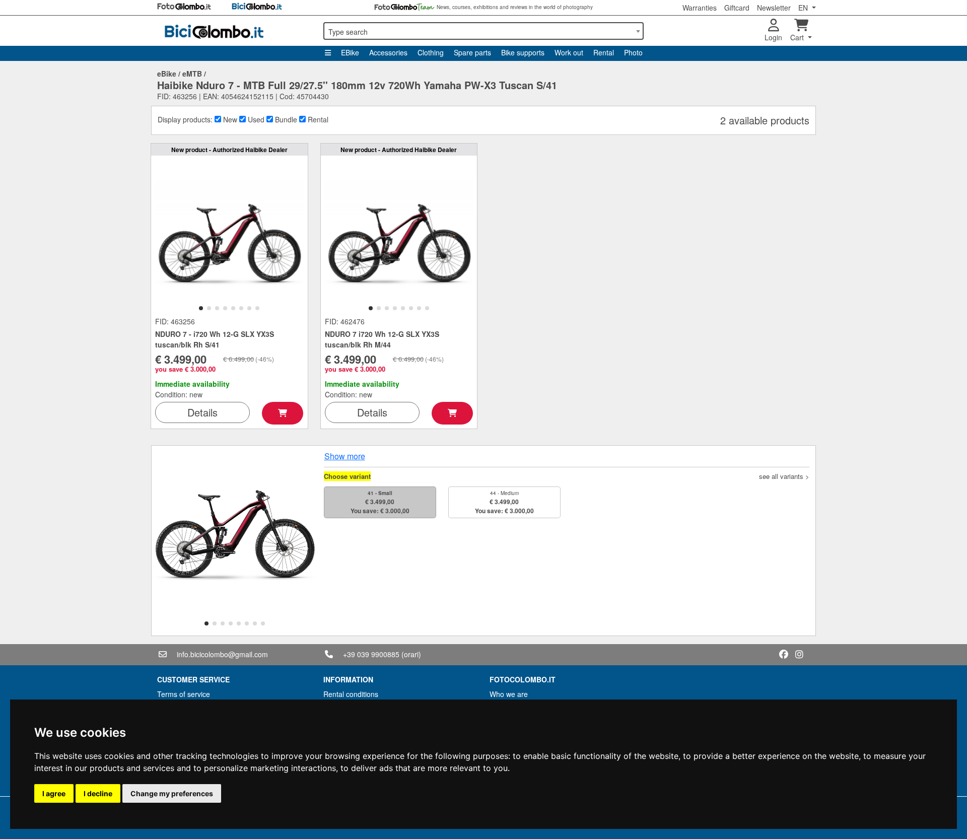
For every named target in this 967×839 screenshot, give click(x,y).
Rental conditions (350, 694)
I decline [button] (98, 793)
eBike (166, 73)
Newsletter (774, 8)
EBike (350, 52)
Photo (633, 52)
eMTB (192, 73)
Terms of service (183, 694)
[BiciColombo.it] (234, 31)
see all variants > (784, 476)
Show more (344, 456)
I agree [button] (53, 793)
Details (202, 412)
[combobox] (483, 31)
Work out (569, 52)
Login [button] (773, 37)
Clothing (431, 52)
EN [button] (804, 8)
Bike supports (522, 52)
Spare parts (472, 52)
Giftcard (736, 8)
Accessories (388, 52)
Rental (603, 52)
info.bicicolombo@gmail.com (222, 654)
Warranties (699, 8)
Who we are (509, 694)
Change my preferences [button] (171, 793)
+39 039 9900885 (371, 654)
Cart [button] (798, 37)
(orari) (411, 654)
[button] (201, 308)
